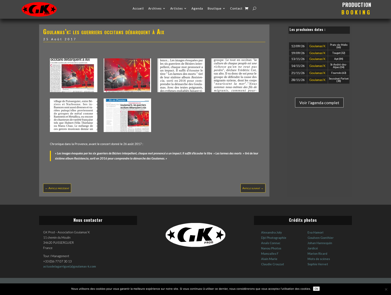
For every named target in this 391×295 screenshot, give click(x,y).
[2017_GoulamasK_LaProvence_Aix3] (127, 91)
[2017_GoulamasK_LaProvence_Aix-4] (181, 91)
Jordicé (313, 248)
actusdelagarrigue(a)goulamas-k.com (69, 266)
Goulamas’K (317, 46)
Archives (155, 8)
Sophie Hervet (318, 264)
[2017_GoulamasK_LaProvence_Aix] (127, 131)
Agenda (197, 8)
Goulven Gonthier (321, 237)
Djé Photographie (273, 237)
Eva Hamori (315, 232)
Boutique (215, 8)
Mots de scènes (319, 259)
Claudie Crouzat (272, 264)
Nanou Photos (271, 248)
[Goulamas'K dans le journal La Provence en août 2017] (73, 91)
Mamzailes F (270, 253)
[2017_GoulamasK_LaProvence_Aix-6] (73, 131)
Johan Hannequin (320, 243)
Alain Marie (269, 259)
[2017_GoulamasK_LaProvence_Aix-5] (235, 91)
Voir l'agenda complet (319, 102)
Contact (236, 8)
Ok (316, 288)
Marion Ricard (317, 253)
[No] (386, 289)
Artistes (176, 8)
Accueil (138, 8)
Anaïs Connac (270, 243)
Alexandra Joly (271, 232)
